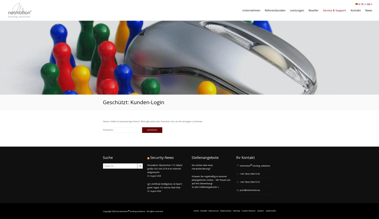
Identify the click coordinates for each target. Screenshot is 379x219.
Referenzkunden (275, 10)
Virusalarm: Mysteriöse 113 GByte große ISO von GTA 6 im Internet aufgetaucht (164, 169)
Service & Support (334, 10)
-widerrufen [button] (270, 210)
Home (196, 210)
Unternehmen (251, 10)
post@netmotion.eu (250, 190)
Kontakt (356, 10)
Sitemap (236, 210)
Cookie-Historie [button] (248, 210)
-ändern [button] (260, 210)
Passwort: (108, 129)
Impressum (214, 210)
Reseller (314, 10)
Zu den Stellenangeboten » (205, 186)
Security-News (162, 157)
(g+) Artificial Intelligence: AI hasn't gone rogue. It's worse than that (164, 185)
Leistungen (297, 10)
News (368, 10)
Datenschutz (225, 210)
